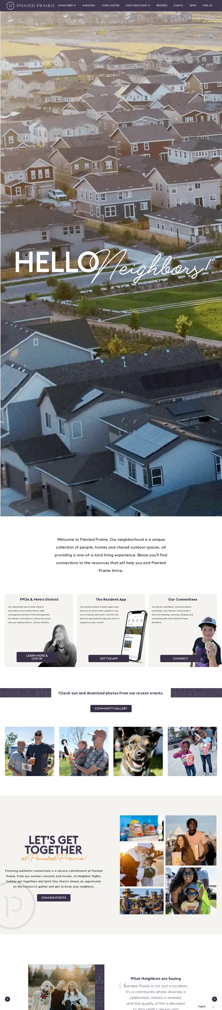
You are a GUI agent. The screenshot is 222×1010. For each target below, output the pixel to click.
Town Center (110, 5)
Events (178, 5)
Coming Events (53, 897)
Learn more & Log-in (37, 657)
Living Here (65, 5)
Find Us (207, 5)
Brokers (162, 5)
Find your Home (136, 5)
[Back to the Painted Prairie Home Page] (31, 6)
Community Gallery (111, 708)
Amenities (88, 5)
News (193, 5)
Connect (180, 658)
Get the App (109, 658)
